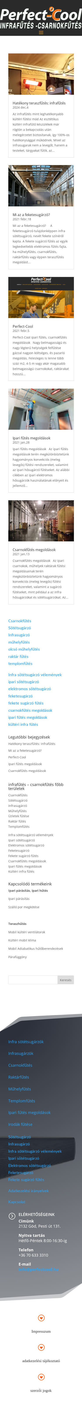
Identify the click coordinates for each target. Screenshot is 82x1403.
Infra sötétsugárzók (26, 1041)
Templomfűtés (19, 826)
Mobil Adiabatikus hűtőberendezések (35, 948)
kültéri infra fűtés (23, 725)
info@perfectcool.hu (39, 1269)
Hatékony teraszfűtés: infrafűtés (39, 103)
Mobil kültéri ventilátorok (26, 932)
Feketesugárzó (18, 850)
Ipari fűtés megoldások (31, 438)
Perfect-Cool (23, 326)
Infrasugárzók (20, 1053)
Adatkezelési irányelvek (29, 1191)
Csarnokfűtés (19, 621)
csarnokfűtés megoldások (30, 711)
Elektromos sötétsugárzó (26, 845)
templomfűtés (20, 664)
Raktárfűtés (18, 1077)
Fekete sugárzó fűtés (23, 856)
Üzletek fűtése (18, 816)
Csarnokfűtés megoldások (34, 549)
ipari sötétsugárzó (23, 682)
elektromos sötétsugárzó (29, 689)
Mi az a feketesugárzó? (31, 214)
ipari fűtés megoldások (27, 718)
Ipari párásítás (19, 899)
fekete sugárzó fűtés (26, 703)
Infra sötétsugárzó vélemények (35, 675)
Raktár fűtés (17, 821)
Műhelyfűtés (17, 811)
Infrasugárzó (19, 635)
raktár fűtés (18, 657)
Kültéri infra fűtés (21, 871)
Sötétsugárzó (19, 628)
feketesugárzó (20, 696)
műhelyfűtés (19, 642)
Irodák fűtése (20, 1124)
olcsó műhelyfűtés (24, 649)
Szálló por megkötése (23, 907)
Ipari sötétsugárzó (21, 840)
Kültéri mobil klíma (22, 940)
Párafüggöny (17, 957)
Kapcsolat (16, 1202)
